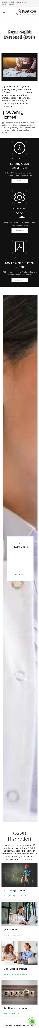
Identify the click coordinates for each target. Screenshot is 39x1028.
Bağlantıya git (20, 574)
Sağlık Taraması (8, 4)
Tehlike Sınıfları (22, 2)
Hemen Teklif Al (8, 2)
